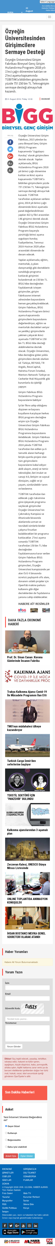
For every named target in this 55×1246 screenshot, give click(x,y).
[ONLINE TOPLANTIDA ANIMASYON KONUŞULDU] (27, 883)
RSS (4, 1204)
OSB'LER (6, 1176)
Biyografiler (7, 1200)
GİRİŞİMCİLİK (29, 1168)
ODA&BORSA (29, 1176)
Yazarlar (6, 1196)
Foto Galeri (7, 1193)
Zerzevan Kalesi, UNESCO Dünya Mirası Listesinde (26, 866)
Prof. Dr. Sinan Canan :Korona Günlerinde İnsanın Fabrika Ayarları (25, 661)
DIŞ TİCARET (29, 1172)
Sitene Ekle (28, 1204)
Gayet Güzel (14, 1126)
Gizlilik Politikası (9, 1207)
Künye (26, 1207)
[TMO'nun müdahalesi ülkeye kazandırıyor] (27, 710)
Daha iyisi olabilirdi (17, 1146)
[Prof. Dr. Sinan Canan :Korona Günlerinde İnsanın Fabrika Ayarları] (27, 641)
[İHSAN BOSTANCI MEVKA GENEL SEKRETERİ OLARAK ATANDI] (27, 918)
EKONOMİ (45, 99)
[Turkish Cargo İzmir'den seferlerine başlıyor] (27, 745)
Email (8, 993)
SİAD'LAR (6, 1179)
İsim (7, 982)
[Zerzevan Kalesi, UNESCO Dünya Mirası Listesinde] (27, 849)
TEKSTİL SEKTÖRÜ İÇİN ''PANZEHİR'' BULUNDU (21, 797)
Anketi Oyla (11, 1155)
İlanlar (26, 1200)
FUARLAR (28, 1179)
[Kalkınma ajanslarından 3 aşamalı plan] (27, 814)
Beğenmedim (14, 1139)
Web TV (27, 1193)
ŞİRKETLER (7, 1172)
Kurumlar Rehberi (31, 1196)
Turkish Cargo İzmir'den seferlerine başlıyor (21, 762)
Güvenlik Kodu (12, 1008)
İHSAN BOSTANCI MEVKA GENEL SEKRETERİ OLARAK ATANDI (26, 935)
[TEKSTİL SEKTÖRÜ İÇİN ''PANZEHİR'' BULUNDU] (27, 780)
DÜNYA (5, 1183)
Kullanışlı (12, 1133)
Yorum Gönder (14, 1046)
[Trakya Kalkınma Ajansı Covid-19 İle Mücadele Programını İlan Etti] (27, 676)
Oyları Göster (27, 1155)
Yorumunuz (10, 1022)
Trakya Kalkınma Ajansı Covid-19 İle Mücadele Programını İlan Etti (27, 693)
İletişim (5, 1211)
